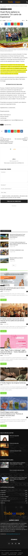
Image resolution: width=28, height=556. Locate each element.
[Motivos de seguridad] (4, 438)
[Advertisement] (14, 215)
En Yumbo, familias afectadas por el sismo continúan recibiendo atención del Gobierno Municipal (18, 243)
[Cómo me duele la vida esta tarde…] (4, 472)
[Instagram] (12, 543)
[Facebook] (6, 24)
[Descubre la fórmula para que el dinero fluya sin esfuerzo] (14, 279)
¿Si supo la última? (6, 5)
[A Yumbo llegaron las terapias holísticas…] (14, 374)
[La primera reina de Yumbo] (4, 453)
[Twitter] (9, 24)
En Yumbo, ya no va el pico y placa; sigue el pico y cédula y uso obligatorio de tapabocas (18, 479)
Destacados (9, 9)
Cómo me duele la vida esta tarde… (17, 470)
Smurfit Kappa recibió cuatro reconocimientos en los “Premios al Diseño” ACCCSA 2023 (11, 413)
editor (4, 20)
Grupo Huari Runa (7, 124)
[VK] (21, 24)
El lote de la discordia (14, 443)
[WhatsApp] (15, 24)
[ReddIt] (18, 24)
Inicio (1, 5)
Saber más (3, 299)
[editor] (1, 20)
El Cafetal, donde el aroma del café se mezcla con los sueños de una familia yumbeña (12, 320)
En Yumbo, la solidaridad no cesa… (17, 250)
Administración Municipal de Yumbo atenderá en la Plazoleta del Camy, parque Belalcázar (17, 236)
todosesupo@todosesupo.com (13, 534)
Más (13, 265)
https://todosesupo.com (14, 161)
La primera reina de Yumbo (15, 450)
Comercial (2, 285)
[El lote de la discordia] (4, 445)
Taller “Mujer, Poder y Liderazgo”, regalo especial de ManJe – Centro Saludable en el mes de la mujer (13, 351)
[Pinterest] (12, 24)
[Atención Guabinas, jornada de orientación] (4, 260)
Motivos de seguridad (14, 435)
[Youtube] (19, 543)
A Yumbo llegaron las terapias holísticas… (13, 383)
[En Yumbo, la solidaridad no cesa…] (4, 252)
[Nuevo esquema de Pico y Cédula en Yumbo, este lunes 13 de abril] (4, 465)
